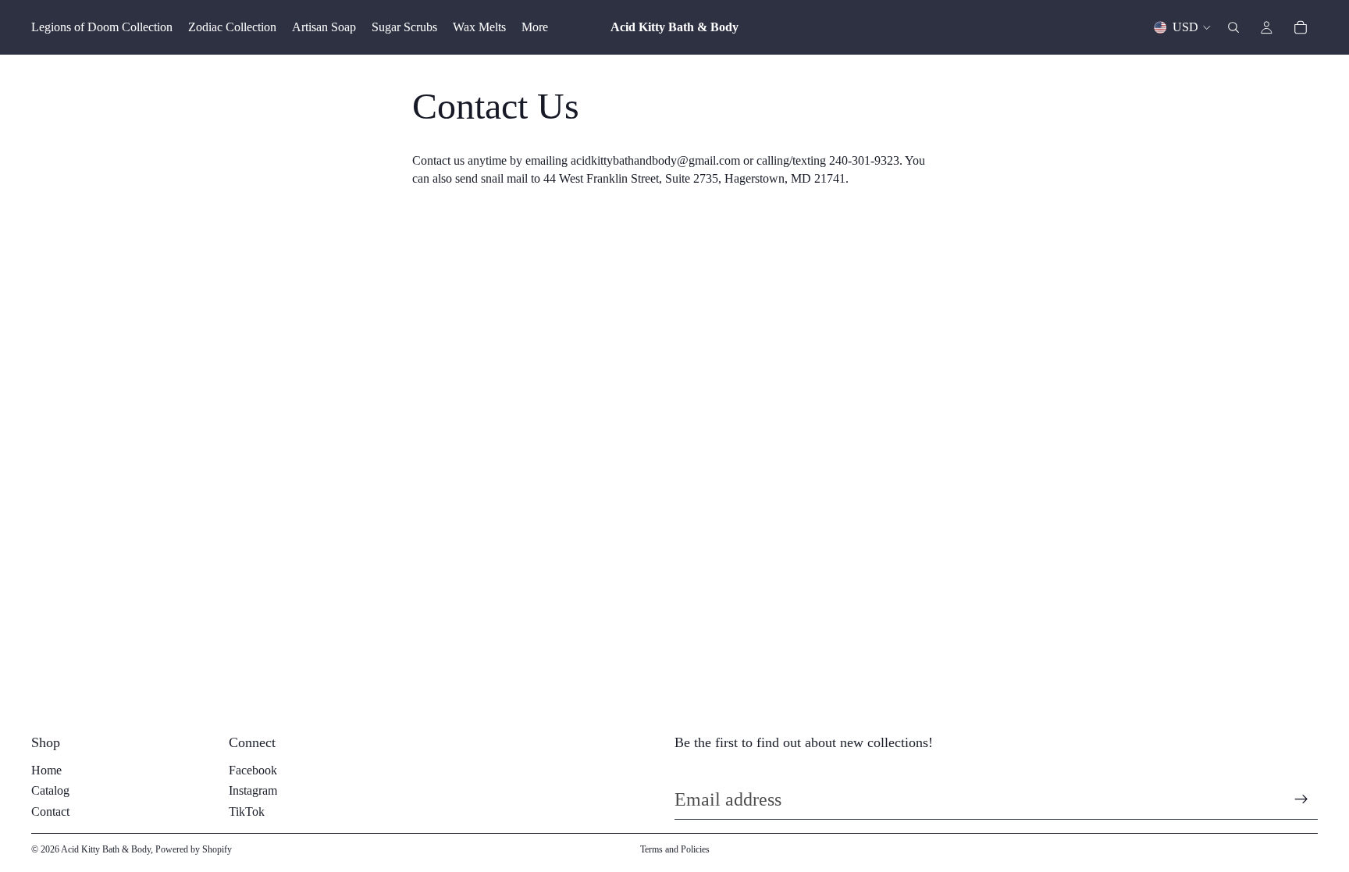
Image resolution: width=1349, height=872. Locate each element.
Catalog (50, 790)
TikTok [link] (247, 811)
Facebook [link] (253, 770)
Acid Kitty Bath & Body (106, 849)
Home (46, 770)
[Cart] (1300, 27)
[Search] (1233, 27)
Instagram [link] (253, 790)
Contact (50, 811)
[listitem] (535, 27)
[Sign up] (1301, 799)
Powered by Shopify (193, 849)
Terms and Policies (675, 849)
